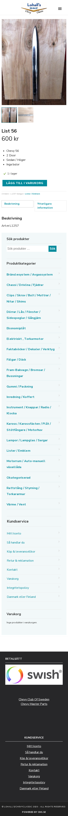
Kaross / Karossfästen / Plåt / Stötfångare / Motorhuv (29, 427)
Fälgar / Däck (16, 360)
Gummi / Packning (20, 387)
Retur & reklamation (20, 561)
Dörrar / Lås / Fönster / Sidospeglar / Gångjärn (24, 315)
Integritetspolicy (18, 588)
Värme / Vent (16, 504)
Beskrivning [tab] (11, 204)
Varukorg (13, 579)
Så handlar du (16, 542)
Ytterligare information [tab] (45, 206)
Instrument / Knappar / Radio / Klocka (29, 410)
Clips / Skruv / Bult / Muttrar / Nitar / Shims (29, 298)
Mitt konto (14, 533)
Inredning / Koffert (20, 397)
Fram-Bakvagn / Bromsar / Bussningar (26, 373)
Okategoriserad (19, 478)
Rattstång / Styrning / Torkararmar (23, 491)
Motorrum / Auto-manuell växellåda (26, 464)
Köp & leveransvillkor (21, 552)
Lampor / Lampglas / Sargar (27, 440)
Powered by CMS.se (34, 812)
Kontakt (12, 570)
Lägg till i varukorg (24, 183)
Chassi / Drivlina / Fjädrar (25, 285)
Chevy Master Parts (34, 704)
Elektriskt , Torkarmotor (25, 339)
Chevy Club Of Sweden (34, 699)
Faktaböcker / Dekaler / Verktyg (31, 349)
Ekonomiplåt (16, 328)
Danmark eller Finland (21, 597)
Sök (52, 248)
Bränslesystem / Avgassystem (30, 275)
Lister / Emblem (32, 194)
